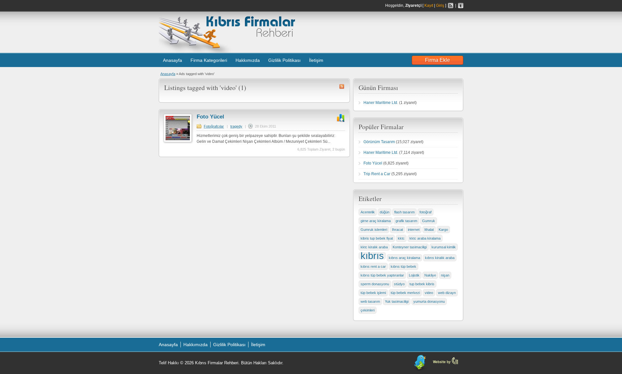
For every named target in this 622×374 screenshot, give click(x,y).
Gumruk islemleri (374, 230)
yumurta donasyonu (429, 301)
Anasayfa (172, 60)
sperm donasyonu (375, 284)
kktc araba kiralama (425, 238)
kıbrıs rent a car (373, 266)
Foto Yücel (210, 117)
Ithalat (429, 230)
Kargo (443, 230)
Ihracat (397, 230)
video (429, 293)
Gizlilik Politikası (284, 60)
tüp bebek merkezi (405, 293)
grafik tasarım (406, 221)
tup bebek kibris (421, 284)
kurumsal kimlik (444, 247)
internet (414, 230)
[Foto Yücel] (178, 141)
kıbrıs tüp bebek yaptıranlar (382, 275)
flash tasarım (404, 212)
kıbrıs (372, 255)
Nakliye (430, 275)
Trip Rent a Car (376, 174)
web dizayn (447, 293)
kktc (401, 238)
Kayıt (428, 5)
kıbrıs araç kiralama (404, 258)
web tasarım (370, 301)
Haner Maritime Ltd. (380, 102)
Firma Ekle (437, 60)
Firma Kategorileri (208, 60)
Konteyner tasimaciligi (410, 247)
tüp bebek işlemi (373, 293)
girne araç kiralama (376, 221)
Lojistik (414, 275)
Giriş (440, 5)
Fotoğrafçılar (214, 126)
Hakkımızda (248, 60)
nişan (445, 275)
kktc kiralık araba (374, 247)
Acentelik (368, 212)
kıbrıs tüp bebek (403, 266)
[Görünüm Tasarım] (445, 363)
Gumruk (428, 221)
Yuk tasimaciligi (397, 301)
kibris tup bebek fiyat (377, 238)
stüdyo (399, 284)
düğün (384, 212)
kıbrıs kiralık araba (440, 258)
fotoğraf (426, 212)
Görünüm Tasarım (379, 142)
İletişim (316, 60)
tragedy (236, 126)
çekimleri (367, 310)
